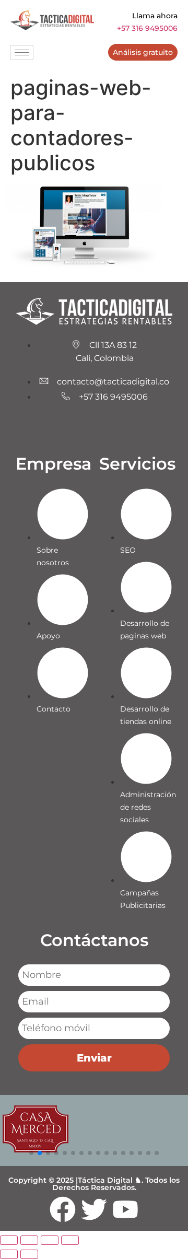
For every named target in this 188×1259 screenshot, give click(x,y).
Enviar (94, 1058)
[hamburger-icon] (21, 52)
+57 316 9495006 (147, 28)
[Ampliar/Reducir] (9, 1240)
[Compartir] (49, 1240)
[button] (31, 1153)
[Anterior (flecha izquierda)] (9, 1254)
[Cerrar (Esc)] (70, 1240)
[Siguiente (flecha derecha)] (29, 1254)
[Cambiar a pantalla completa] (29, 1240)
